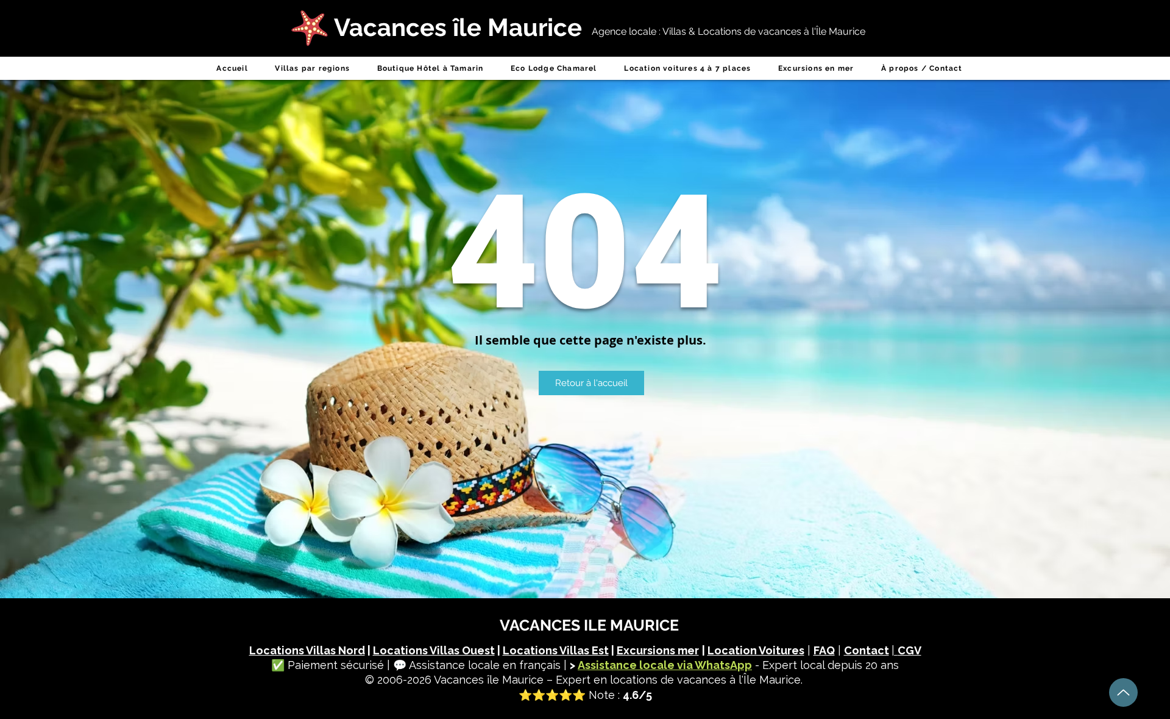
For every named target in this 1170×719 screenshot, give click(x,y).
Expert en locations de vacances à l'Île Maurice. (679, 679)
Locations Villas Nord (307, 650)
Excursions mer (658, 650)
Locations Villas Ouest (434, 650)
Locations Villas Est (556, 650)
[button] (312, 68)
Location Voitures (755, 650)
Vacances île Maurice (489, 679)
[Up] (1123, 692)
